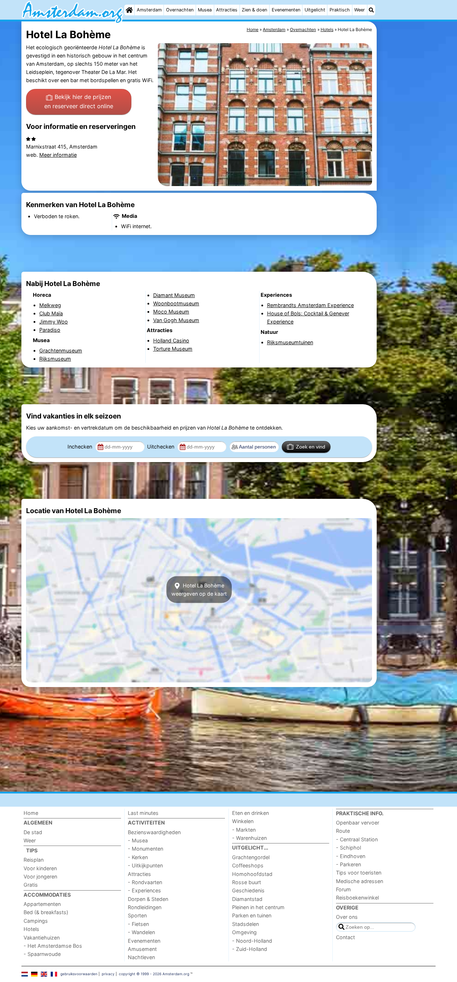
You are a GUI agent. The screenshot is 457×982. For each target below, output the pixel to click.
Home (31, 813)
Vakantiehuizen (42, 938)
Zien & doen (254, 9)
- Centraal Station (357, 839)
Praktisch (340, 9)
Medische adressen (359, 881)
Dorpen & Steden (148, 899)
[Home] (129, 10)
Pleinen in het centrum (258, 907)
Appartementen (42, 904)
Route (343, 831)
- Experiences (144, 890)
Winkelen (242, 821)
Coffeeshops (247, 865)
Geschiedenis (248, 890)
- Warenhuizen (249, 838)
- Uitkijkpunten (145, 865)
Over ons (347, 917)
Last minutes (143, 813)
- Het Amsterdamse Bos (53, 946)
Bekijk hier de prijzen (78, 101)
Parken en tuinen (251, 915)
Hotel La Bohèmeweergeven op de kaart (199, 589)
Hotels (31, 929)
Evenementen (286, 9)
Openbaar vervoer (357, 823)
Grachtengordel (251, 857)
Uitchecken (161, 447)
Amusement (142, 949)
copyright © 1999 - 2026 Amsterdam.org (154, 974)
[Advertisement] (407, 186)
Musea (205, 9)
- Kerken (138, 857)
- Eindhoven (350, 856)
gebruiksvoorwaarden (78, 974)
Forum (343, 889)
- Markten (244, 830)
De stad (33, 832)
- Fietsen (138, 924)
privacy (108, 974)
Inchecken (80, 447)
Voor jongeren (40, 876)
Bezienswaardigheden (154, 832)
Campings (36, 921)
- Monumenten (145, 849)
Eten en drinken (250, 813)
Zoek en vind (310, 447)
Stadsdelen (245, 924)
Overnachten (180, 9)
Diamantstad (247, 899)
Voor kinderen (40, 868)
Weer (359, 9)
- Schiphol (348, 848)
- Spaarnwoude (42, 954)
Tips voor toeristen (358, 873)
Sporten (137, 915)
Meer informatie (58, 155)
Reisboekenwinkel (357, 898)
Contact (345, 937)
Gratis (31, 885)
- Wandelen (141, 932)
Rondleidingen (144, 907)
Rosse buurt (246, 882)
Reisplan (34, 860)
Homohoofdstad (252, 874)
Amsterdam (149, 9)
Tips (31, 850)
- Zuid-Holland (249, 949)
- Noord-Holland (252, 941)
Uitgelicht (315, 9)
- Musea (138, 840)
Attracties (226, 9)
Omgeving (244, 932)
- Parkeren (348, 864)
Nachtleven (141, 957)
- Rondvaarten (145, 882)
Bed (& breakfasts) (46, 912)
